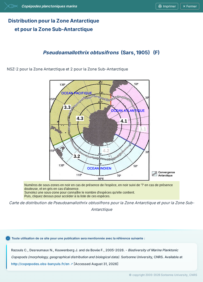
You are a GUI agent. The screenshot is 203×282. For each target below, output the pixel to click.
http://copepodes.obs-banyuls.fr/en (40, 264)
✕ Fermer (190, 6)
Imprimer (169, 6)
